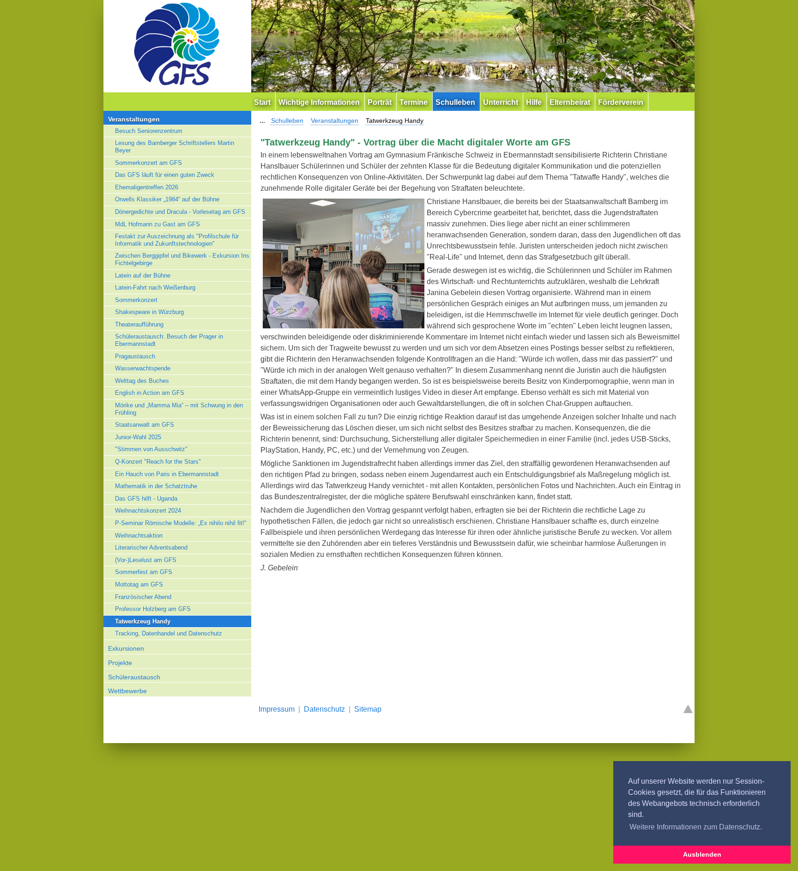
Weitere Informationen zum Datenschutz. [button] (695, 827)
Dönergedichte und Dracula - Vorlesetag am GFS (180, 211)
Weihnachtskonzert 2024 (148, 510)
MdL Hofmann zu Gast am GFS (157, 224)
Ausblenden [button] (702, 854)
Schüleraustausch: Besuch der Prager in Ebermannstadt (169, 340)
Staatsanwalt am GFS (144, 424)
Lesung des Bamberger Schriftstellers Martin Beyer (174, 146)
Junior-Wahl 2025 (138, 437)
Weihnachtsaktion (139, 535)
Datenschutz (324, 709)
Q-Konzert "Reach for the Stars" (158, 461)
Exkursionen (126, 648)
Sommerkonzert (136, 299)
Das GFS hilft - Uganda (146, 498)
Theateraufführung (139, 324)
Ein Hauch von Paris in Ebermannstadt (167, 474)
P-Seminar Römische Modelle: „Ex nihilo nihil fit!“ (180, 523)
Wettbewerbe (127, 691)
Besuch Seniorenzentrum (148, 130)
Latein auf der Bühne (142, 275)
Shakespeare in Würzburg (149, 311)
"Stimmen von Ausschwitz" (151, 449)
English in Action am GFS (149, 392)
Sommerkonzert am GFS (148, 162)
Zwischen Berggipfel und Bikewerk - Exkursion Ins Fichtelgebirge (182, 259)
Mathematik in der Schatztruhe (156, 486)
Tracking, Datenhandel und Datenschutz (168, 633)
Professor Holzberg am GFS (153, 608)
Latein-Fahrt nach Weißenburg (155, 287)
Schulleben (287, 120)
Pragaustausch (135, 356)
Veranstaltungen (134, 119)
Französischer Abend (143, 596)
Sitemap (367, 709)
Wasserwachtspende (142, 368)
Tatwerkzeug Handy (142, 621)
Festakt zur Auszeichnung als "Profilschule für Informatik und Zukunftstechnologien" (177, 240)
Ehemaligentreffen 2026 (146, 187)
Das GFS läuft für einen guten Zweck (164, 174)
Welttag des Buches (142, 380)
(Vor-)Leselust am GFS (145, 559)
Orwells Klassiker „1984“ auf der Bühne (167, 199)
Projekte (120, 662)
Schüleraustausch (134, 677)
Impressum (277, 709)
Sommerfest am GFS (143, 572)
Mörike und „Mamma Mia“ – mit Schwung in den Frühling (179, 409)
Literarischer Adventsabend (151, 547)
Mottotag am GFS (139, 584)
